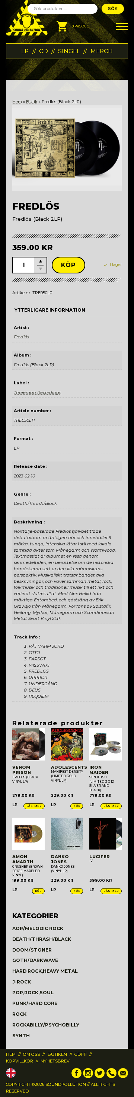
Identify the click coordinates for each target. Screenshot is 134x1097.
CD (43, 51)
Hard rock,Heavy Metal (45, 971)
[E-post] (123, 1076)
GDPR (80, 1054)
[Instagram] (88, 1076)
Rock (19, 1014)
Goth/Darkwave (35, 960)
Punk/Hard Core (34, 1003)
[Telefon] (111, 1076)
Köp (68, 265)
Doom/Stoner (32, 950)
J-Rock (21, 982)
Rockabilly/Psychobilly (45, 1025)
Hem (17, 101)
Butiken (57, 1054)
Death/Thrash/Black (41, 939)
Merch (101, 51)
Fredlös (21, 336)
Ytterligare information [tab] (50, 310)
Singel (69, 51)
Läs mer (34, 806)
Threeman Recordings (37, 392)
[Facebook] (76, 1076)
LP (25, 51)
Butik (32, 101)
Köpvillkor (19, 1061)
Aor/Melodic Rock (37, 928)
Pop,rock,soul (33, 992)
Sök (113, 8)
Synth (21, 1035)
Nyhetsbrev (55, 1061)
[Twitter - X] (100, 1076)
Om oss (31, 1054)
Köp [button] (76, 806)
